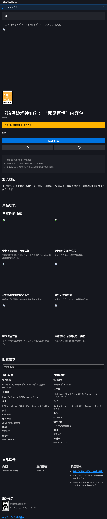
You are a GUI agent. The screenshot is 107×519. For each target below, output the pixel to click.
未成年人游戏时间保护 (13, 517)
